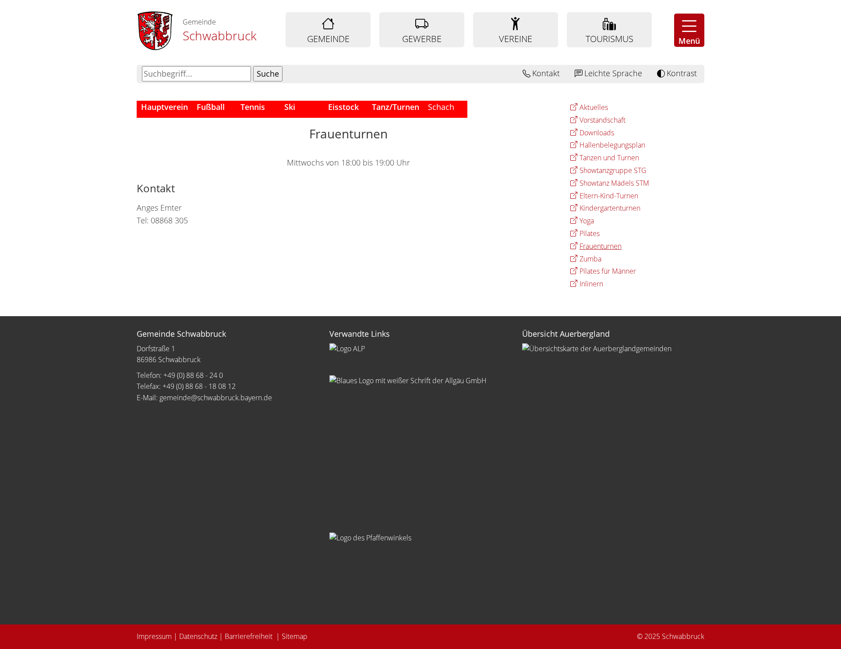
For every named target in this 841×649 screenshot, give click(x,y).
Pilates (590, 233)
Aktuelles (594, 107)
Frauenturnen (601, 246)
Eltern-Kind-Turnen (609, 196)
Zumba (590, 259)
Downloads (597, 133)
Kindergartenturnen (610, 208)
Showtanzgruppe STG (613, 170)
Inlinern (591, 284)
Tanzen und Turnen (609, 157)
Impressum (154, 636)
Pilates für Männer (608, 271)
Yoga (587, 221)
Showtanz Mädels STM (614, 183)
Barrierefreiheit (249, 636)
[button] (689, 30)
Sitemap (294, 636)
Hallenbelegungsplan (612, 145)
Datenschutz (198, 636)
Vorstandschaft (602, 120)
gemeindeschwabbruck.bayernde (215, 397)
